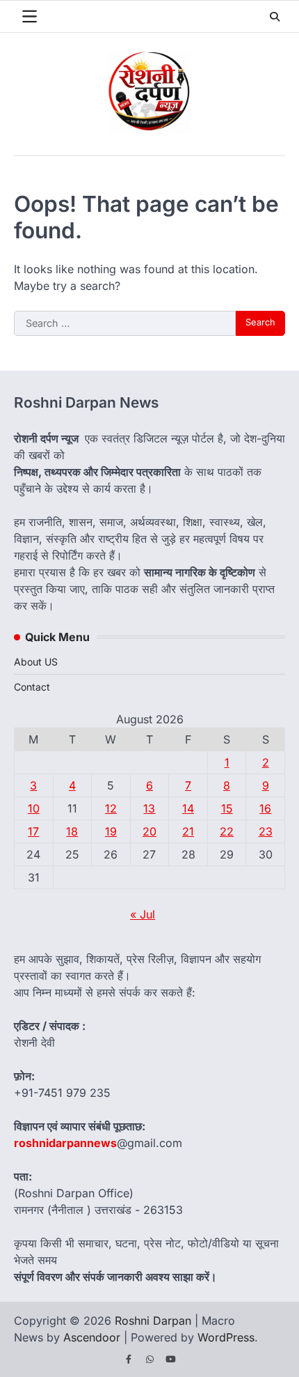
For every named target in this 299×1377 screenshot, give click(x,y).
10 (34, 808)
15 (227, 808)
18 (72, 831)
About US (36, 662)
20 (149, 831)
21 (188, 831)
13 (149, 808)
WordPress (225, 1337)
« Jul (142, 914)
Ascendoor (91, 1337)
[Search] (274, 16)
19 (111, 831)
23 (266, 831)
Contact (32, 687)
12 (111, 808)
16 (265, 808)
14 (188, 808)
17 (33, 831)
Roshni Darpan (153, 1321)
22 (227, 831)
